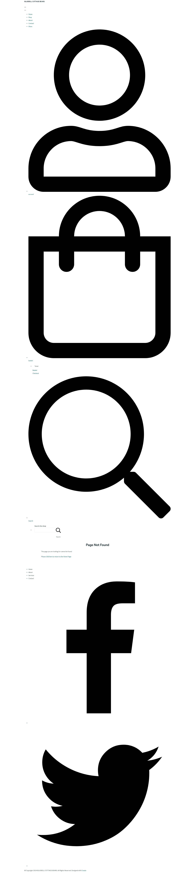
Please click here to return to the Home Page (56, 556)
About (30, 20)
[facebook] (99, 723)
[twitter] (99, 866)
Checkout (35, 373)
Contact (31, 23)
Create (84, 870)
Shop (30, 17)
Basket (34, 370)
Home (30, 14)
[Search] (58, 530)
